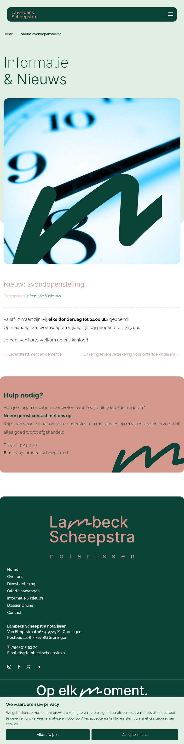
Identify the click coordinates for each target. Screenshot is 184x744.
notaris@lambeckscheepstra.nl (37, 452)
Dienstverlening (21, 584)
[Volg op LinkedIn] (38, 666)
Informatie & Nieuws (43, 296)
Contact (14, 613)
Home (12, 570)
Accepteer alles (134, 735)
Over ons (15, 577)
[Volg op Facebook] (19, 666)
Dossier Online (20, 606)
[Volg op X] (28, 666)
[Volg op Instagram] (9, 666)
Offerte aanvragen (23, 591)
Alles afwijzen (47, 735)
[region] (92, 720)
